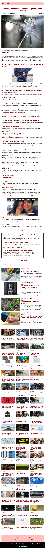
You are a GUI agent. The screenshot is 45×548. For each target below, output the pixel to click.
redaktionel (41, 13)
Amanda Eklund (30, 282)
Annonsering (30, 539)
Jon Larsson (12, 13)
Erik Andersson (29, 298)
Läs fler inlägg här (22, 261)
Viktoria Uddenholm (30, 312)
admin (28, 268)
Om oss (30, 540)
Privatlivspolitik (24, 546)
